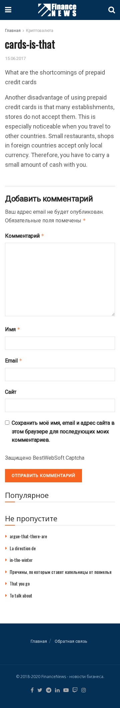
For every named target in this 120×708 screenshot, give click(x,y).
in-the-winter (21, 559)
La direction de (23, 548)
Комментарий (24, 236)
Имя (12, 329)
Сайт (10, 392)
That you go (20, 583)
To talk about (21, 595)
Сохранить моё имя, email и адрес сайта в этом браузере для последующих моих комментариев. (63, 431)
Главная (13, 30)
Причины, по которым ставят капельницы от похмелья (60, 571)
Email (13, 360)
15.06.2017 (15, 58)
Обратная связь (71, 641)
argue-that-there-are (28, 536)
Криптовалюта (39, 30)
